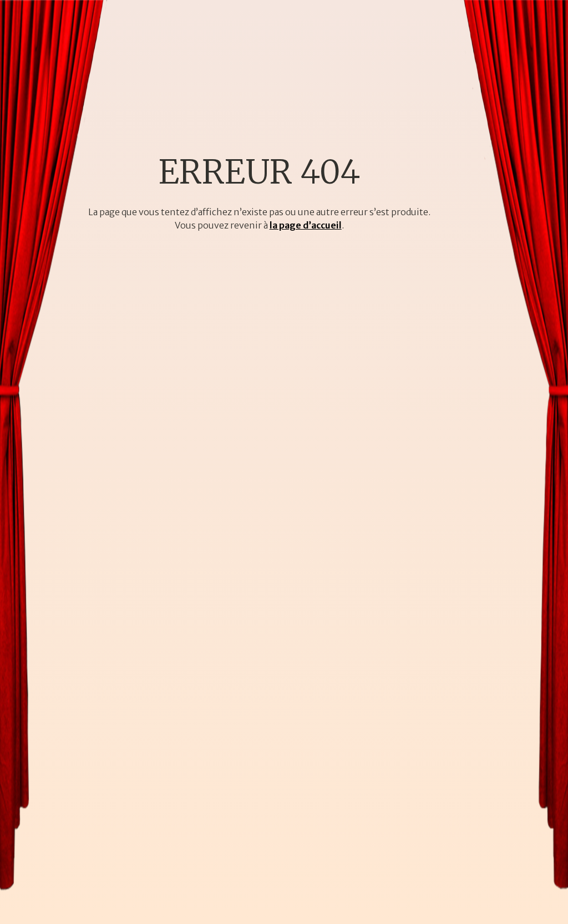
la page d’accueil (306, 225)
